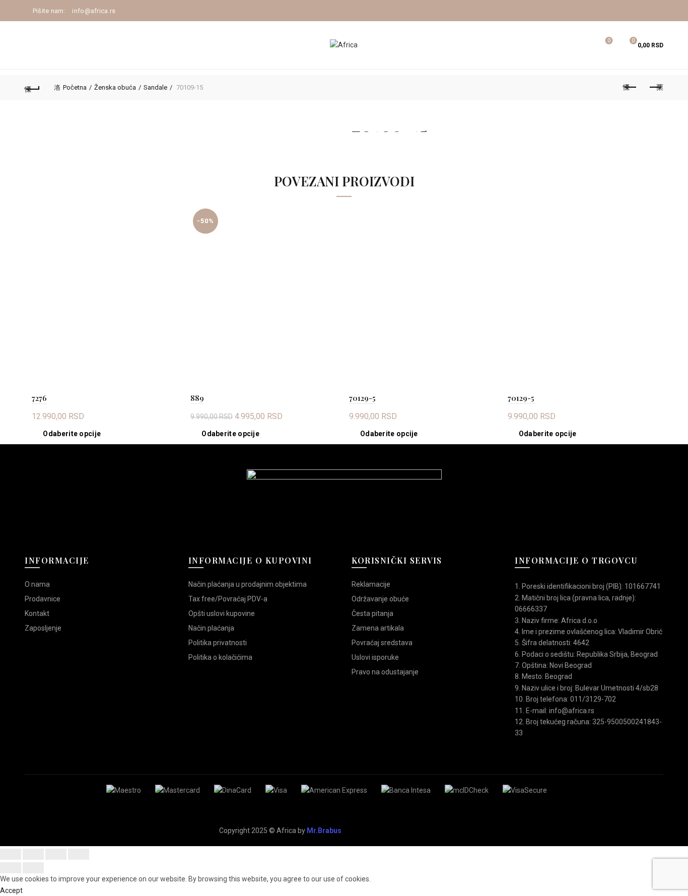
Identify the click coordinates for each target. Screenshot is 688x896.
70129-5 (362, 398)
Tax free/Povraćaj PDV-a (227, 599)
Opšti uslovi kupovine (221, 613)
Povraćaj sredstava (382, 643)
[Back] (32, 88)
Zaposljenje (43, 628)
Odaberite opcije (72, 434)
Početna (75, 87)
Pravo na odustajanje (385, 672)
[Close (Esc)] (10, 854)
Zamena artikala (378, 628)
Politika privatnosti (217, 643)
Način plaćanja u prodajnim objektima (247, 584)
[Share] (33, 854)
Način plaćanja (211, 628)
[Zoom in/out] (78, 854)
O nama (37, 584)
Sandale (155, 87)
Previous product (630, 88)
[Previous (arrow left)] (10, 867)
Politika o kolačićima (220, 657)
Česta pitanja (372, 613)
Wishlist (608, 40)
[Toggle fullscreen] (55, 854)
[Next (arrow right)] (33, 867)
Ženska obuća (115, 87)
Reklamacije (371, 584)
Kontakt (37, 613)
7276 (39, 398)
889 (197, 398)
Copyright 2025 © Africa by (280, 830)
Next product (655, 88)
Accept (11, 890)
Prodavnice (42, 599)
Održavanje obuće (380, 599)
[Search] (581, 45)
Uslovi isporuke (375, 657)
